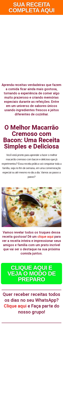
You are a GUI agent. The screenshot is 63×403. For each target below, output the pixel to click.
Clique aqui (15, 306)
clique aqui (45, 237)
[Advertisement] (31, 48)
